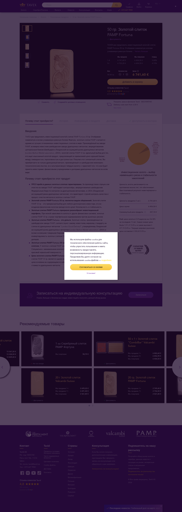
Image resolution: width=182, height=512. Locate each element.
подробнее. (106, 260)
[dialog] (91, 256)
